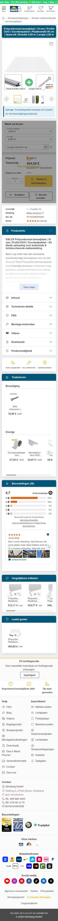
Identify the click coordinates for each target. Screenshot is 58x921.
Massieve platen (44, 724)
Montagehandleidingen (14, 739)
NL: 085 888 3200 (15, 798)
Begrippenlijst (13, 724)
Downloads (18, 342)
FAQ (13, 315)
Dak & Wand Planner (11, 753)
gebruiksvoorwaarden (29, 520)
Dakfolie (40, 755)
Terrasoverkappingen (18, 17)
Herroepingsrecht (15, 897)
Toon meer (29, 287)
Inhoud (15, 297)
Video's (10, 718)
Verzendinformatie (16, 761)
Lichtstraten (41, 739)
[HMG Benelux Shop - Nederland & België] (21, 844)
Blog (8, 712)
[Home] (3, 17)
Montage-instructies (23, 324)
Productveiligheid (21, 351)
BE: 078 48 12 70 (15, 802)
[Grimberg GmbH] (37, 844)
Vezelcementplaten (41, 734)
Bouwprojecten (14, 730)
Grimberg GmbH (15, 786)
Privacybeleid (47, 890)
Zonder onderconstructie (44, 17)
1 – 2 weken (33, 208)
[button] (4, 9)
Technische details (22, 306)
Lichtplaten (41, 712)
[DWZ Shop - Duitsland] (29, 844)
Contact (10, 766)
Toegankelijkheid (29, 903)
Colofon (34, 890)
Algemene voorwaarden (16, 890)
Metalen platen (43, 707)
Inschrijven (30, 675)
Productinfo (18, 230)
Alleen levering (34, 212)
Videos (15, 333)
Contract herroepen (40, 897)
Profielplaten (42, 718)
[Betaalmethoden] (29, 863)
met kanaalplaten (13, 21)
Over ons (11, 772)
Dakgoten (40, 761)
